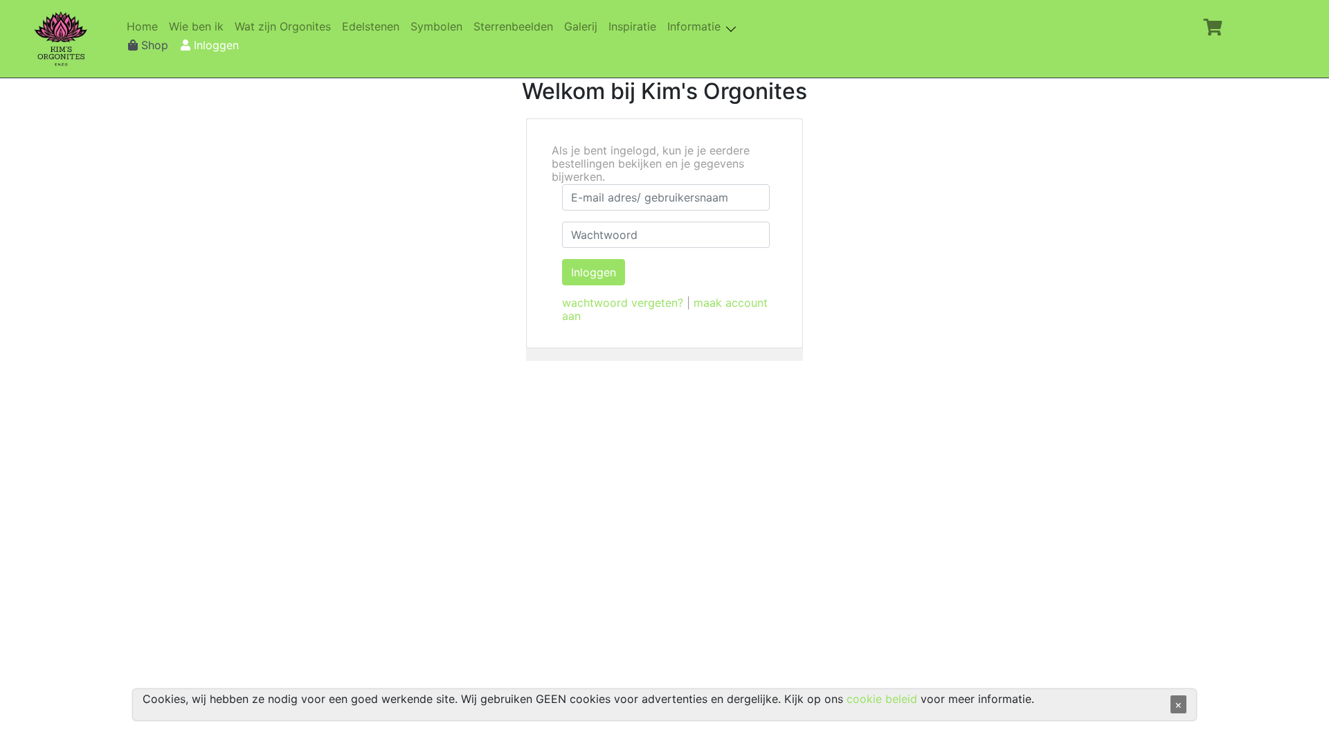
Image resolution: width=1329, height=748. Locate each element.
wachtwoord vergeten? (622, 303)
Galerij (583, 26)
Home (145, 26)
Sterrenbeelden (516, 26)
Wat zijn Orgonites (285, 26)
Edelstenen (373, 26)
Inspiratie (635, 26)
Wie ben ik (199, 26)
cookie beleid (882, 699)
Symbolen (439, 26)
